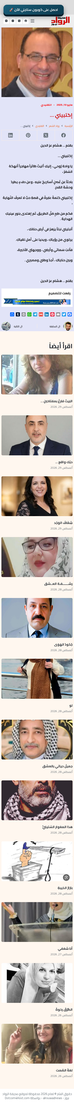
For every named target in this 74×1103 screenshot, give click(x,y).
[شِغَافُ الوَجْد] (37, 496)
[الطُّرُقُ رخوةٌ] (37, 983)
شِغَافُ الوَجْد (63, 523)
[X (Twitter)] (19, 21)
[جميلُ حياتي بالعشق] (37, 739)
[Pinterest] (28, 135)
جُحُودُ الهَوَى (63, 644)
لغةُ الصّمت (64, 1070)
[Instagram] (13, 21)
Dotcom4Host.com (17, 1098)
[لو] (37, 679)
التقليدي (46, 104)
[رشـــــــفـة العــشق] (37, 557)
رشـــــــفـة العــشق (58, 584)
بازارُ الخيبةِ (65, 888)
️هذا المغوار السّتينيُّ (57, 827)
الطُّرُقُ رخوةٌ (64, 1009)
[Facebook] (26, 21)
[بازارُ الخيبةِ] (37, 861)
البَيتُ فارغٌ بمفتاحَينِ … (56, 401)
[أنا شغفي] (37, 922)
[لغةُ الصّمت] (37, 1044)
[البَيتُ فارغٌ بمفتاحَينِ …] (37, 374)
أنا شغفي (65, 948)
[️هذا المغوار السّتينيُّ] (37, 800)
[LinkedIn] (10, 135)
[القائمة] (32, 21)
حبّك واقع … (64, 462)
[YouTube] (6, 21)
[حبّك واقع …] (37, 435)
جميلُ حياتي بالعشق (57, 766)
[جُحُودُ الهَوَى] (37, 618)
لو (71, 705)
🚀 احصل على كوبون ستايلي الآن (33, 10)
